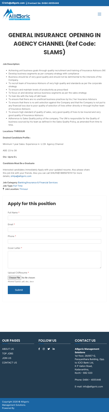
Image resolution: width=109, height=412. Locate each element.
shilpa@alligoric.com (21, 176)
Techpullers (21, 408)
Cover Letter (15, 248)
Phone (12, 236)
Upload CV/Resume (18, 272)
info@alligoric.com (14, 3)
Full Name (13, 212)
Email (11, 224)
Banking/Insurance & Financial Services (38, 182)
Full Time (18, 185)
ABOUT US (8, 348)
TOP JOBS (7, 353)
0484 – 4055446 (92, 379)
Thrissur (23, 189)
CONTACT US (9, 362)
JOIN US (6, 358)
